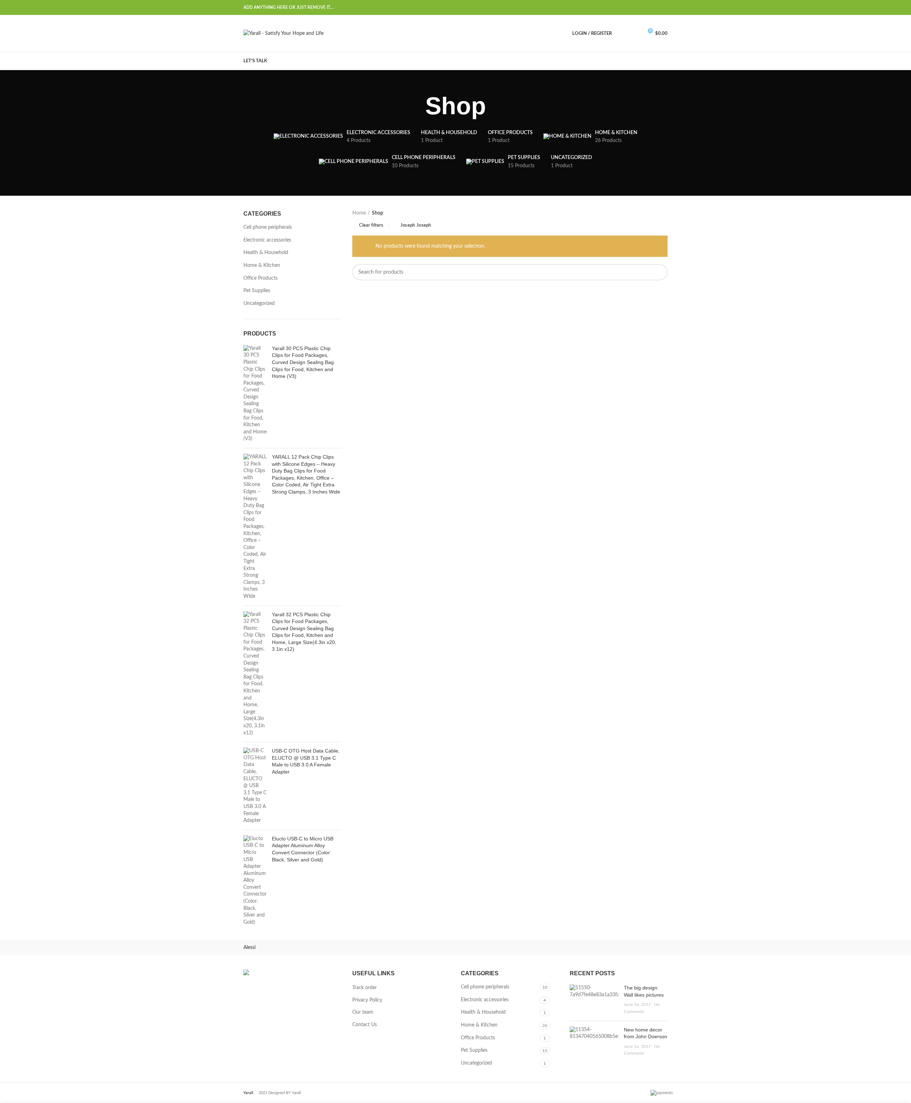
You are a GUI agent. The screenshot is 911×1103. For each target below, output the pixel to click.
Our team (362, 1012)
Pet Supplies (256, 290)
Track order (364, 987)
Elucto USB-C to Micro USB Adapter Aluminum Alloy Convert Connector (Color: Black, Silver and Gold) (302, 849)
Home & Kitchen (261, 265)
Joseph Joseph (415, 225)
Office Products (260, 278)
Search (658, 272)
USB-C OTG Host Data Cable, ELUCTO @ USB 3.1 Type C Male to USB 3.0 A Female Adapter (305, 761)
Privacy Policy (367, 1000)
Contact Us (364, 1024)
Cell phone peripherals (267, 227)
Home (359, 213)
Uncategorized (259, 303)
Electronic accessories (267, 240)
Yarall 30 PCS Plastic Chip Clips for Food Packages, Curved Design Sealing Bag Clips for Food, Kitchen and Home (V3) (303, 362)
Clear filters (371, 225)
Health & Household (265, 252)
